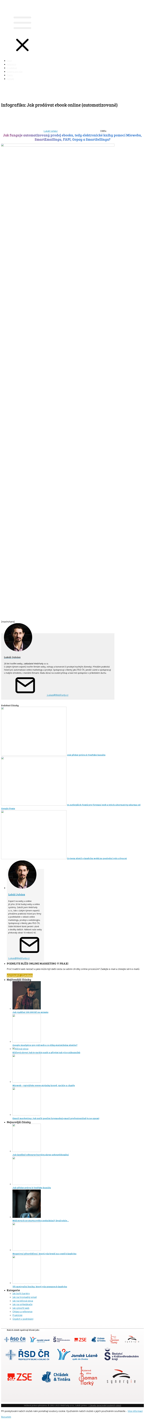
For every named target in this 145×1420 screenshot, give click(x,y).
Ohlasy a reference (22, 1311)
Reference (11, 64)
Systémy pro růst (15, 71)
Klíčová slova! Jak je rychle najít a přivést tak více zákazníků (46, 1052)
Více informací (135, 1411)
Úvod (9, 60)
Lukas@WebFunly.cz (57, 695)
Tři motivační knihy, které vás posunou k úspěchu (39, 1286)
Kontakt (10, 78)
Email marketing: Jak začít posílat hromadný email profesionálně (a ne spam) (55, 1118)
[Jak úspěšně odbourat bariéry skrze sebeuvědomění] (26, 1151)
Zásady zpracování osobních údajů (105, 1405)
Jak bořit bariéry (21, 1293)
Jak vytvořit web (20, 1308)
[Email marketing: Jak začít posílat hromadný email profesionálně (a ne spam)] (26, 1114)
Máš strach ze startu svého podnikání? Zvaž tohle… (40, 1220)
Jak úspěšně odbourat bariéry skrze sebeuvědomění (40, 1154)
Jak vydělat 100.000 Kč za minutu (30, 1012)
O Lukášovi (12, 68)
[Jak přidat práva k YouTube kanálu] (26, 1184)
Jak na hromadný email (24, 1297)
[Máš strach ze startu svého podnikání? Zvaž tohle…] (26, 1217)
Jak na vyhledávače (22, 1304)
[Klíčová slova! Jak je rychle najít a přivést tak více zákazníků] (20, 1048)
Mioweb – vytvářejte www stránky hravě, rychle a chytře (43, 1085)
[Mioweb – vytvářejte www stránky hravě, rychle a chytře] (26, 1081)
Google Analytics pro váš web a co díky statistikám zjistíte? (44, 1045)
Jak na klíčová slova (22, 1300)
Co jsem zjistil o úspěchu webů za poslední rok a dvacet (97, 858)
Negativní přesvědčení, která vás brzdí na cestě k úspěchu (44, 1253)
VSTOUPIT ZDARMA (20, 975)
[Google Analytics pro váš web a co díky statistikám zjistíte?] (26, 1041)
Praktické (17, 1315)
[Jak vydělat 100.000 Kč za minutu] (26, 1008)
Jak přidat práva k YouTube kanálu (86, 754)
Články (10, 75)
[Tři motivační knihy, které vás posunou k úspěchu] (26, 1282)
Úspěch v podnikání (22, 1318)
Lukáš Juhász (51, 131)
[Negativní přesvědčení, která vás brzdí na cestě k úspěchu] (26, 1249)
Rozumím (6, 1416)
